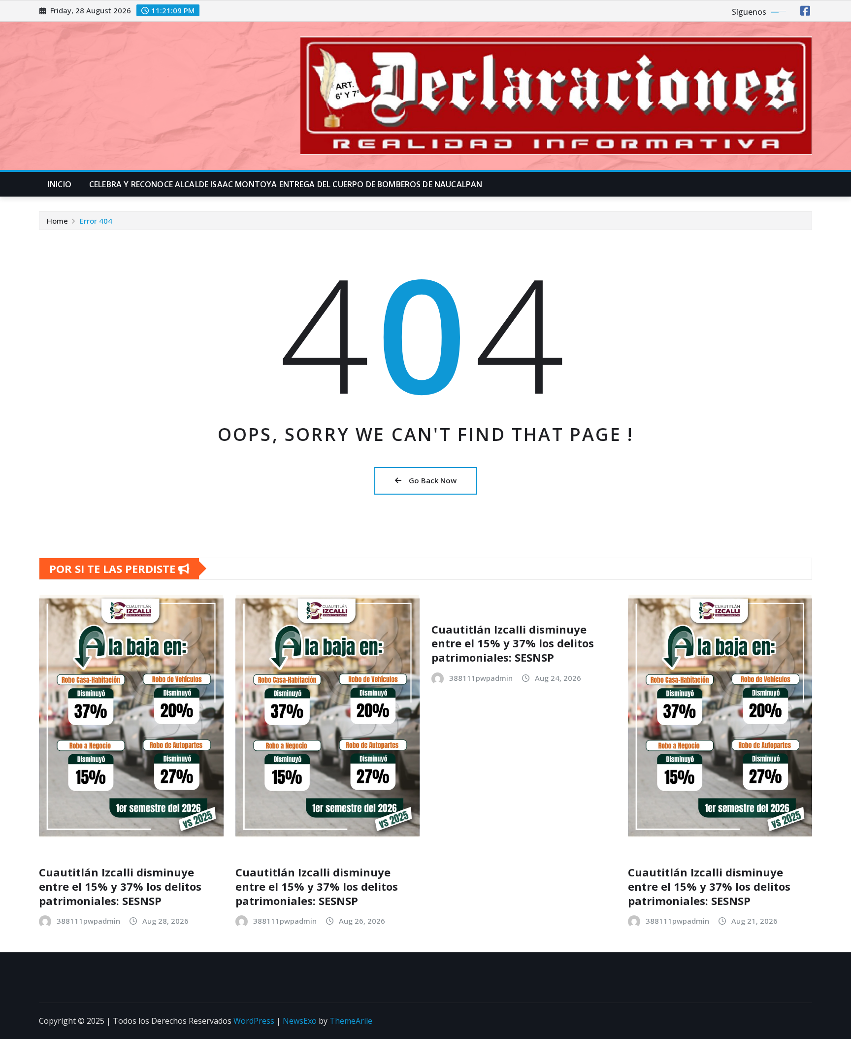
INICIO (59, 184)
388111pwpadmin (88, 921)
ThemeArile (350, 1020)
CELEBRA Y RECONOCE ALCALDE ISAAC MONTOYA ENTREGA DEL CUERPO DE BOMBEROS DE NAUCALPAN (285, 184)
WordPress (253, 1020)
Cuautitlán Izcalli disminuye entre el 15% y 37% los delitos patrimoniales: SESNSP (120, 886)
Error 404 (96, 221)
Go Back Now (433, 480)
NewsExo (300, 1020)
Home (57, 221)
